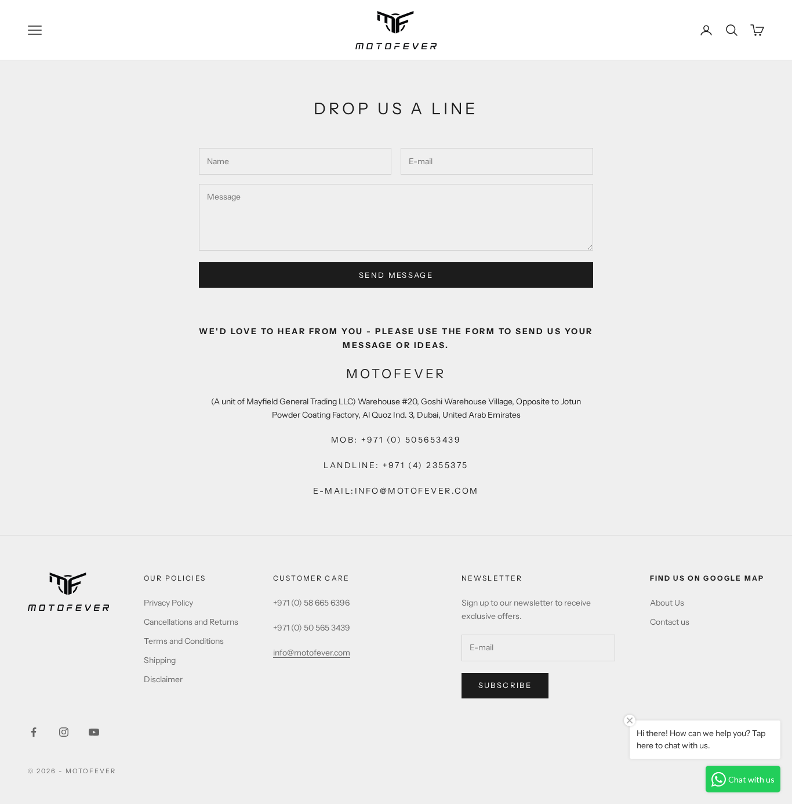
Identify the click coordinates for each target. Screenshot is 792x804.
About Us (667, 602)
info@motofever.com (311, 652)
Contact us (669, 622)
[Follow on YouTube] (94, 732)
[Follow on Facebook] (33, 732)
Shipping (160, 660)
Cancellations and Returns (191, 622)
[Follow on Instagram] (64, 732)
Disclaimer (163, 679)
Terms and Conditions (184, 641)
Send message (396, 275)
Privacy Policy (168, 602)
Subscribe (505, 685)
